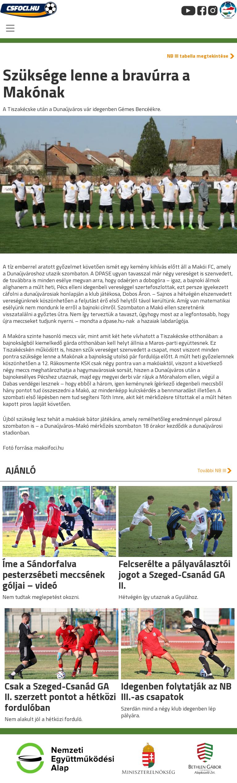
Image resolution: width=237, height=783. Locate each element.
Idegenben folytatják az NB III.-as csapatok (176, 691)
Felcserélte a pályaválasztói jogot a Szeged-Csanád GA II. (174, 574)
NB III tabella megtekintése (197, 56)
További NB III (211, 470)
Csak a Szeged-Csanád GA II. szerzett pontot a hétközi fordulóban (60, 697)
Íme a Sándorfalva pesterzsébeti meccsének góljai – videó (53, 574)
